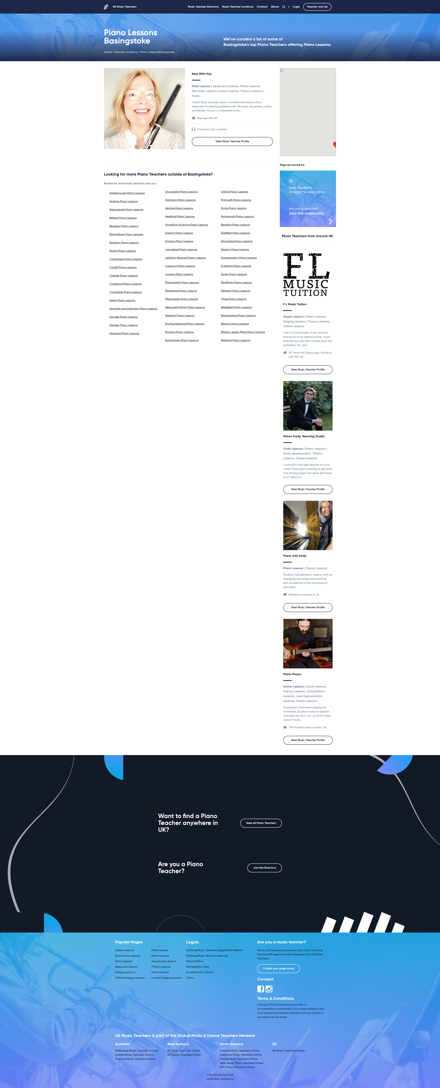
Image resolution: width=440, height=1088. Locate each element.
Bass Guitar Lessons (127, 956)
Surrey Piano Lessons (234, 274)
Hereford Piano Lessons (180, 216)
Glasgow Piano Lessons (124, 333)
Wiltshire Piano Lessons (235, 340)
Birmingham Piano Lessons (126, 234)
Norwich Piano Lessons (179, 332)
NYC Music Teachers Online (237, 1067)
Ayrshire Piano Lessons (123, 201)
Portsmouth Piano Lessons (237, 216)
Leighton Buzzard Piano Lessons (185, 258)
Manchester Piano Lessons (181, 299)
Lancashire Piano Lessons (181, 249)
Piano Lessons (160, 956)
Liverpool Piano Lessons (180, 266)
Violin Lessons (160, 972)
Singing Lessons (125, 972)
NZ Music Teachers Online (184, 1050)
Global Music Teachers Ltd (220, 1079)
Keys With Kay (202, 73)
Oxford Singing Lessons (130, 978)
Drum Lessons (123, 961)
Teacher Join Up (317, 7)
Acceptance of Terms (199, 972)
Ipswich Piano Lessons (179, 233)
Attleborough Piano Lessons (127, 193)
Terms (190, 978)
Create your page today (278, 968)
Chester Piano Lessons (123, 275)
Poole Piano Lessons (233, 208)
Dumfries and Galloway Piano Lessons (133, 308)
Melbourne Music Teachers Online (136, 1050)
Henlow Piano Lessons (179, 208)
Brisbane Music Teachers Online (135, 1059)
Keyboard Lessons (126, 967)
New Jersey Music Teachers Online (241, 1063)
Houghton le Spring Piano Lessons (186, 225)
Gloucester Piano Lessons (181, 192)
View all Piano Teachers (261, 823)
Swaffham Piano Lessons (236, 282)
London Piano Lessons (179, 274)
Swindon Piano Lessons (235, 291)
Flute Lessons (159, 950)
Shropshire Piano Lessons (236, 241)
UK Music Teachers (124, 7)
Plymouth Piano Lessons (236, 200)
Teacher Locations (126, 52)
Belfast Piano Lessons (123, 218)
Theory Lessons (160, 967)
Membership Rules (197, 967)
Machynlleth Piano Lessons (182, 282)
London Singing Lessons (166, 978)
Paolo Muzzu (292, 674)
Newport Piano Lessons (179, 315)
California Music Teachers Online (240, 1055)
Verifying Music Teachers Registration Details (214, 950)
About (275, 7)
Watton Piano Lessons (235, 324)
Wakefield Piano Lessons (236, 307)
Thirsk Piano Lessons (233, 299)
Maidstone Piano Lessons (181, 291)
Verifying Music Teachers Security (207, 956)
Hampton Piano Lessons (180, 200)
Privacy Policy (194, 961)
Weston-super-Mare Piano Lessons (243, 332)
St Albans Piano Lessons (236, 266)
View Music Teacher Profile (232, 141)
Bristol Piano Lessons (122, 251)
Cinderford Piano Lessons (125, 284)
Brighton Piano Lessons (124, 242)
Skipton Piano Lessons (235, 249)
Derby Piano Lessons (122, 300)
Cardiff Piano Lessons (123, 267)
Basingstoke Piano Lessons (126, 209)
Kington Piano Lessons (179, 241)
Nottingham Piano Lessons (182, 340)
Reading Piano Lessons (235, 225)
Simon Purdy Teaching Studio (304, 436)
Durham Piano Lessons (123, 325)
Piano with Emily (294, 555)
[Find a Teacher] (283, 7)
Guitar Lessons (124, 950)
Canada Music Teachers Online (239, 1050)
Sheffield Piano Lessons (235, 233)
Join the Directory (264, 868)
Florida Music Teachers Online (239, 1059)
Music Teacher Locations (238, 7)
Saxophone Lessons (163, 961)
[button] (335, 145)
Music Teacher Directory (203, 7)
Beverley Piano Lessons (124, 226)
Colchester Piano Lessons (125, 292)
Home (108, 52)
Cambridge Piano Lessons (125, 259)
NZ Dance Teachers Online (184, 1055)
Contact (262, 7)
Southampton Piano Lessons (239, 258)
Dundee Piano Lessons (123, 317)
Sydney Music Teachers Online (134, 1055)
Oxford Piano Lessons (234, 192)
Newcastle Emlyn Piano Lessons (185, 307)
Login (296, 7)
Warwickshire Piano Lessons (238, 315)
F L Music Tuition (294, 304)
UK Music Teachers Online (288, 1050)
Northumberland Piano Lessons (184, 324)
